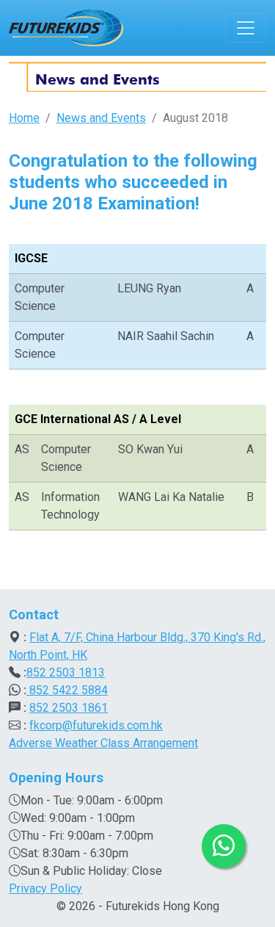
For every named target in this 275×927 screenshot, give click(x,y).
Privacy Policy (45, 888)
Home (24, 118)
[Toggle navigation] (245, 28)
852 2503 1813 (65, 672)
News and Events (101, 118)
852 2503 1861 (68, 708)
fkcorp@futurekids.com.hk (96, 725)
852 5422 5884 (67, 690)
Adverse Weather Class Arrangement (103, 743)
